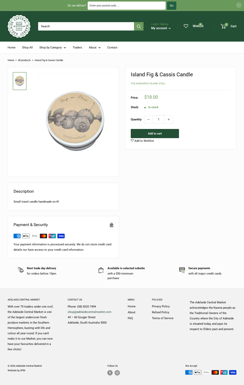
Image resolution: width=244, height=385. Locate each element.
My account (159, 28)
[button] (238, 5)
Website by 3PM (16, 370)
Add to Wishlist (144, 141)
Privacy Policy (161, 306)
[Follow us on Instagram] (117, 372)
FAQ (130, 318)
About (92, 47)
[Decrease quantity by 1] (148, 119)
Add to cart (155, 133)
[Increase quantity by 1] (169, 119)
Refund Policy (160, 312)
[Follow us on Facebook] (110, 372)
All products (24, 60)
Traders (77, 47)
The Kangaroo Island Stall (148, 83)
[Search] (139, 26)
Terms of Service (162, 318)
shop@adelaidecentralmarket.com (89, 312)
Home (11, 47)
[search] (86, 26)
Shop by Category (50, 47)
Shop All (27, 47)
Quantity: (136, 119)
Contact (112, 47)
